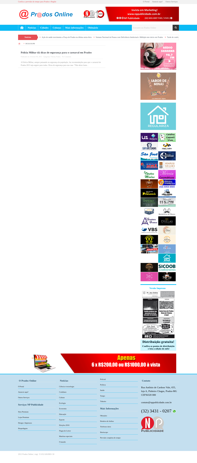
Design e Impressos (25, 423)
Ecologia (62, 403)
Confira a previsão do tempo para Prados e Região (37, 2)
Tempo (102, 396)
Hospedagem (22, 428)
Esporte (62, 420)
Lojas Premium (23, 417)
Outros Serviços (172, 2)
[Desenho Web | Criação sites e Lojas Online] (152, 424)
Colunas (57, 27)
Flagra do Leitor (65, 431)
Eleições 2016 (64, 425)
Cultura (62, 397)
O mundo (62, 442)
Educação (62, 414)
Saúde (102, 390)
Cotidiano (62, 392)
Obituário (93, 27)
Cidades (44, 27)
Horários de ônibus (107, 421)
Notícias (32, 27)
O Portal (146, 2)
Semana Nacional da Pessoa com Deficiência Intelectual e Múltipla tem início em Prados (114, 37)
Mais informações (74, 27)
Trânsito (103, 401)
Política (103, 385)
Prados (58, 57)
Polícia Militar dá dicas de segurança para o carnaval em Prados (56, 52)
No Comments (66, 57)
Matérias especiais (65, 436)
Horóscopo (104, 432)
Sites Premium (23, 412)
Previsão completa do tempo (110, 438)
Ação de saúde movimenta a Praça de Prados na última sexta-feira (52, 37)
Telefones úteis (105, 427)
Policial (53, 57)
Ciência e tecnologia (66, 387)
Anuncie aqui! (157, 2)
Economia (62, 409)
